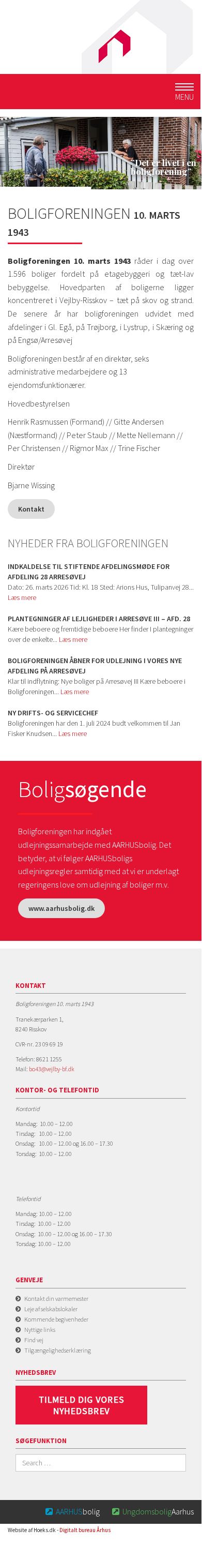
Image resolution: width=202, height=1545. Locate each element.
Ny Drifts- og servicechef (53, 712)
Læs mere (22, 597)
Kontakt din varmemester (56, 1298)
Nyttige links (39, 1329)
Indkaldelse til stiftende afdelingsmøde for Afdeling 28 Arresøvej (88, 571)
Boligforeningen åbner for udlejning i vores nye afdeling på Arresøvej (95, 666)
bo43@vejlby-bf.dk (51, 1069)
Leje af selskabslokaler (50, 1309)
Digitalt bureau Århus (85, 1530)
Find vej (33, 1340)
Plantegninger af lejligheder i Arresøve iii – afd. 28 (99, 618)
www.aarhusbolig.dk (61, 908)
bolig (72, 1511)
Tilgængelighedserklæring (57, 1350)
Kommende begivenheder (56, 1319)
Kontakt (31, 509)
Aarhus (153, 1511)
